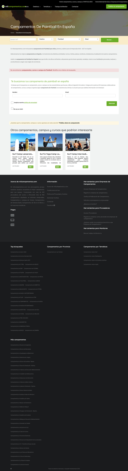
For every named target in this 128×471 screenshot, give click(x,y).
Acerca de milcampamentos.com (57, 186)
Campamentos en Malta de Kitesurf (20, 407)
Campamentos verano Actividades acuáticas (95, 260)
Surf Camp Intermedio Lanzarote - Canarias (77, 154)
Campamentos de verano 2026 (18, 252)
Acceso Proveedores (90, 213)
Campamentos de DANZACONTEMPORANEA (22, 305)
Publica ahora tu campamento (69, 123)
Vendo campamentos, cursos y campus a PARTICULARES (75, 2)
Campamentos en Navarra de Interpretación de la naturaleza (26, 440)
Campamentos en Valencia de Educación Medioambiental (25, 369)
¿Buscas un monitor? (90, 204)
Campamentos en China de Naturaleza (20, 456)
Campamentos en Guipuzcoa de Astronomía (22, 378)
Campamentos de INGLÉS (17, 330)
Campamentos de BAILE (34, 281)
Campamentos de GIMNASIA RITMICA (20, 326)
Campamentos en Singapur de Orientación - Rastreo (24, 411)
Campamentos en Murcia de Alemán (20, 448)
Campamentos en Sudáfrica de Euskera (21, 415)
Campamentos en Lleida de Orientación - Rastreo (23, 386)
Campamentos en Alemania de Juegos (20, 357)
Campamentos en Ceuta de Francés (20, 464)
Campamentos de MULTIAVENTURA (20, 276)
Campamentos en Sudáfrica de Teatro (20, 398)
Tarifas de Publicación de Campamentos (96, 196)
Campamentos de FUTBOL (17, 264)
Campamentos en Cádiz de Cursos (19, 431)
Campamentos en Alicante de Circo (19, 427)
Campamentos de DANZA (36, 301)
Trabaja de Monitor (61, 6)
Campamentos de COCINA (17, 314)
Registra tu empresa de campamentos (95, 193)
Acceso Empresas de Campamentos (95, 189)
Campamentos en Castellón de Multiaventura (22, 374)
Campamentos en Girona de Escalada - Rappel (22, 361)
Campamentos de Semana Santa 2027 (20, 260)
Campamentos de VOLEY (31, 272)
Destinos (36, 6)
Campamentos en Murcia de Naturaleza (21, 349)
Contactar (75, 6)
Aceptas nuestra (25, 102)
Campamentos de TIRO (30, 297)
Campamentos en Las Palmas (55, 252)
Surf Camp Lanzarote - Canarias (22, 154)
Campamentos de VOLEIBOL (31, 268)
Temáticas (46, 6)
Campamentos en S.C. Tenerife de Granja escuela (23, 444)
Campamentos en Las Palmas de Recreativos (22, 452)
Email (67, 92)
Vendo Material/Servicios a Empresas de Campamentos (111, 2)
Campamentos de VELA (33, 309)
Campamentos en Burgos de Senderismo (21, 402)
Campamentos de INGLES (31, 264)
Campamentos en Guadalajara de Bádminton (22, 353)
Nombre (15, 92)
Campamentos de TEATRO (17, 272)
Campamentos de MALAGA (32, 314)
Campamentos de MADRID (17, 285)
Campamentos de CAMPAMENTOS (19, 301)
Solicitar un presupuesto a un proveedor (96, 200)
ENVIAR (112, 103)
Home (12, 32)
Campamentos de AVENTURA (18, 309)
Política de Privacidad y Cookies (57, 194)
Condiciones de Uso (53, 190)
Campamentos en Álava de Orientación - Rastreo (23, 365)
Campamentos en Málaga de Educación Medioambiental (25, 419)
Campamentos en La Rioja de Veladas (20, 460)
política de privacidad (30, 102)
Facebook (50, 205)
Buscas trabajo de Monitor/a (93, 233)
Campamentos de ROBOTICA (32, 285)
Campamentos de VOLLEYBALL (18, 281)
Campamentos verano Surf (90, 252)
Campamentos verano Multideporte (93, 256)
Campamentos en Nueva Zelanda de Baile (21, 390)
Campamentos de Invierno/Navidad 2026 (21, 256)
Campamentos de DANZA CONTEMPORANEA (22, 293)
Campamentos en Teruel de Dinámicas (20, 435)
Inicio (27, 6)
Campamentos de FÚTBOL (35, 289)
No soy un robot (18, 109)
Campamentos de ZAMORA (32, 330)
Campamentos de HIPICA (36, 276)
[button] (46, 39)
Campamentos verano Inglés (91, 264)
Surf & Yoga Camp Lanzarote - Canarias (50, 154)
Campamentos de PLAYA (17, 297)
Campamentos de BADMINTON (18, 322)
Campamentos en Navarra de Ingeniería (21, 345)
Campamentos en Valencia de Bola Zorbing (22, 382)
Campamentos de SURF (17, 268)
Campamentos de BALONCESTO (19, 289)
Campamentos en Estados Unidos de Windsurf (22, 394)
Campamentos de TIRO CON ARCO (19, 318)
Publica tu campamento (116, 6)
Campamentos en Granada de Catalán (20, 423)
